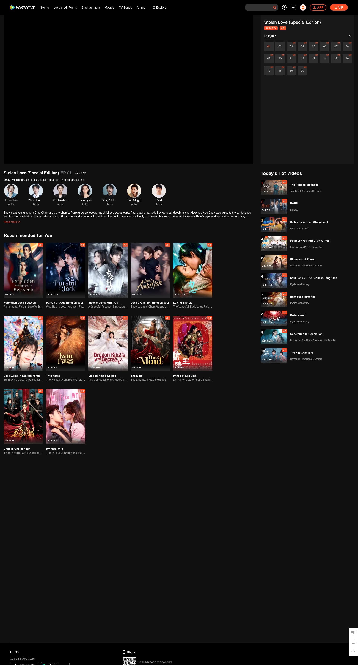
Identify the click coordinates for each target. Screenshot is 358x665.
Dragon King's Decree (102, 375)
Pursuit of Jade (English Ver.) (64, 302)
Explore (161, 7)
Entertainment (90, 7)
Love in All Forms (65, 7)
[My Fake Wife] (65, 416)
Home (45, 7)
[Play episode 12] (302, 58)
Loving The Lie (182, 302)
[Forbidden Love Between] (23, 270)
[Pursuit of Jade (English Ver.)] (65, 270)
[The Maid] (150, 343)
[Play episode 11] (291, 58)
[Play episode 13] (313, 58)
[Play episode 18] (280, 70)
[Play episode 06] (324, 46)
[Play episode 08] (347, 46)
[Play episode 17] (269, 70)
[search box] (274, 7)
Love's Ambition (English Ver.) (150, 302)
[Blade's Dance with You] (108, 270)
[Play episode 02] (280, 46)
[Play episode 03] (291, 46)
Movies (109, 7)
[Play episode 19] (291, 70)
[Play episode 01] (269, 46)
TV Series (125, 7)
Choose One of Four (17, 449)
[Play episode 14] (324, 58)
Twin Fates (53, 375)
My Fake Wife (54, 449)
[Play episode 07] (336, 46)
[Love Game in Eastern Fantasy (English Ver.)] (23, 343)
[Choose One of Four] (23, 416)
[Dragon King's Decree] (108, 343)
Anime (141, 7)
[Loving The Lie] (192, 270)
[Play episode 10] (280, 58)
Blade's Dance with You (103, 302)
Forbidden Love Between (20, 302)
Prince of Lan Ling (185, 375)
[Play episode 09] (269, 58)
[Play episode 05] (313, 46)
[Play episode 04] (302, 46)
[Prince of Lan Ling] (192, 343)
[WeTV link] (22, 7)
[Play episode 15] (336, 58)
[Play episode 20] (302, 70)
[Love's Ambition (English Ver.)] (150, 270)
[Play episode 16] (347, 58)
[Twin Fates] (65, 343)
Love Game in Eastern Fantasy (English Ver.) (32, 375)
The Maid (136, 375)
